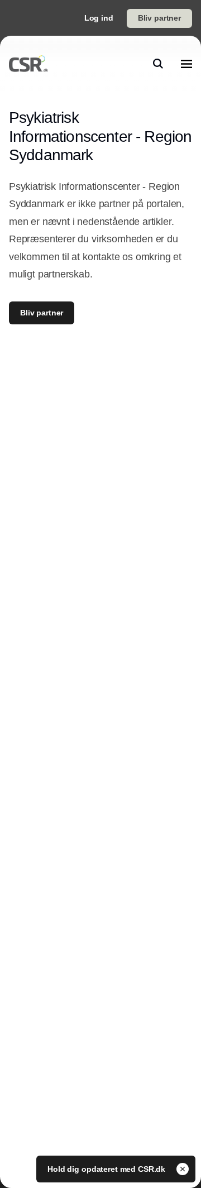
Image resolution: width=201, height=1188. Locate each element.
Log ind (98, 17)
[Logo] (28, 63)
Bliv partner (159, 17)
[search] (158, 64)
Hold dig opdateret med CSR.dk (107, 1169)
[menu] (186, 64)
